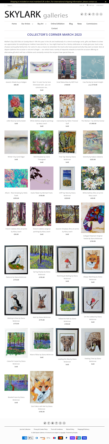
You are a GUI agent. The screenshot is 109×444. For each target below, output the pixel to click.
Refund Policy (70, 429)
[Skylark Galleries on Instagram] (97, 14)
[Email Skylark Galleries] (101, 14)
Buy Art (41, 24)
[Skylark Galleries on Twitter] (81, 14)
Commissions (91, 24)
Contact (54, 28)
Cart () (91, 5)
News (79, 24)
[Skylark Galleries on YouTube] (89, 14)
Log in (82, 5)
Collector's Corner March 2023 (54, 34)
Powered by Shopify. (72, 432)
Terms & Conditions (57, 429)
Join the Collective (25, 429)
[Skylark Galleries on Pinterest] (93, 14)
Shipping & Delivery (83, 429)
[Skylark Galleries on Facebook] (85, 14)
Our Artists (26, 24)
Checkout (99, 5)
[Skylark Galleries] (36, 15)
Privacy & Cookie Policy (40, 429)
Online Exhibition (58, 24)
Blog (71, 24)
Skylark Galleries (40, 432)
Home (14, 24)
